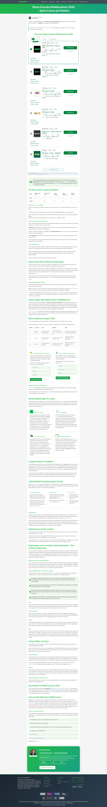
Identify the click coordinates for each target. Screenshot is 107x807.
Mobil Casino (44, 1)
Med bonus (38, 39)
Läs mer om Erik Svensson (47, 767)
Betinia (34, 371)
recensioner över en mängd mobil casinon (61, 688)
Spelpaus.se (32, 174)
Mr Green (35, 367)
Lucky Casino (62, 369)
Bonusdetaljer (33, 58)
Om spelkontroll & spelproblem (37, 738)
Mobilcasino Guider (83, 1)
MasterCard (39, 445)
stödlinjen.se (56, 183)
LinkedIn (74, 786)
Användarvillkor (34, 734)
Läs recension (70, 51)
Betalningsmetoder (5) (35, 81)
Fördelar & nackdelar (35, 62)
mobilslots (76, 701)
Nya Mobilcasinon (46, 781)
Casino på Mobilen (47, 780)
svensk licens (71, 555)
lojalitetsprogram (67, 518)
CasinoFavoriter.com (32, 311)
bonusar (31, 387)
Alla (33, 39)
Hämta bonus (70, 47)
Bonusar (58, 1)
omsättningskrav (32, 664)
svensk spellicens (47, 27)
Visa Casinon (46, 786)
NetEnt (58, 292)
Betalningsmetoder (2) (35, 143)
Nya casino (50, 277)
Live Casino (51, 1)
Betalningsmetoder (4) (35, 163)
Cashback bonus (46, 783)
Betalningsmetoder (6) (35, 102)
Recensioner (70, 1)
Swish (56, 416)
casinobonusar (36, 484)
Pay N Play (44, 39)
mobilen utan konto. (74, 288)
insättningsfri (38, 505)
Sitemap (59, 783)
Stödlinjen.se (70, 173)
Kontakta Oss (81, 779)
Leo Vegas (52, 691)
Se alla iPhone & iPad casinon (63, 377)
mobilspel (32, 703)
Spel (76, 1)
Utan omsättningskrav (52, 39)
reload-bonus (60, 498)
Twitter (80, 786)
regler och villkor (65, 181)
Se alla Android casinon (36, 379)
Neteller (61, 401)
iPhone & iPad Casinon (48, 785)
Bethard (35, 375)
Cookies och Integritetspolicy (63, 781)
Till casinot (70, 132)
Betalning (64, 1)
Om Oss (59, 780)
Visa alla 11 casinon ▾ (53, 169)
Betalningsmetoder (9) (35, 60)
